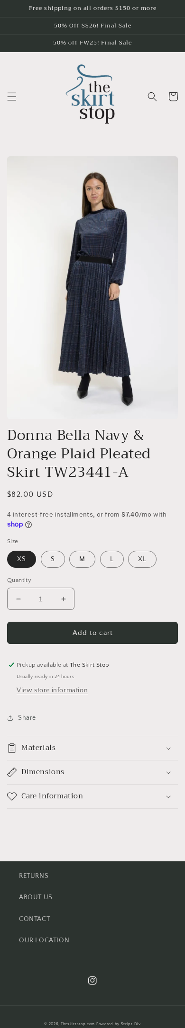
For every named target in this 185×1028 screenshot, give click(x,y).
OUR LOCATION (44, 940)
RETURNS (33, 876)
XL (142, 559)
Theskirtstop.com (78, 1024)
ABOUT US (36, 897)
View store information (52, 690)
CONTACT (34, 919)
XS (21, 559)
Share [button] (27, 718)
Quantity (19, 580)
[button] (11, 96)
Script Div (131, 1024)
